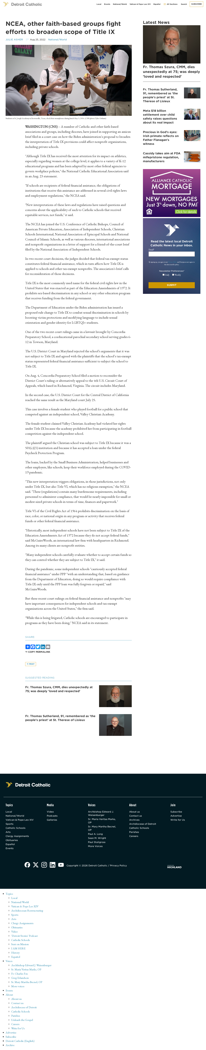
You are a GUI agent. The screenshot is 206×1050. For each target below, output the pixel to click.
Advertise (176, 815)
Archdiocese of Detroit (142, 824)
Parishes (134, 832)
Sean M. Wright (97, 838)
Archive (10, 1045)
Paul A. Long (95, 834)
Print (31, 664)
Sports (9, 824)
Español (156, 4)
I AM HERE (18, 948)
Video (50, 811)
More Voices (95, 846)
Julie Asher (14, 39)
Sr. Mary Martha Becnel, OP (102, 828)
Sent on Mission (20, 944)
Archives (134, 820)
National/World (120, 4)
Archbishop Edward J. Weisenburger (101, 813)
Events (107, 4)
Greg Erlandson (20, 978)
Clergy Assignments (17, 836)
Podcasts (52, 815)
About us (134, 811)
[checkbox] (171, 275)
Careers (133, 836)
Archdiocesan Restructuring (27, 910)
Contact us (135, 815)
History (15, 952)
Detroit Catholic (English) (20, 1041)
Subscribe (196, 4)
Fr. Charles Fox (19, 973)
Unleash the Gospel (22, 1020)
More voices (17, 986)
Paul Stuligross (96, 842)
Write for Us (177, 820)
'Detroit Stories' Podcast (24, 936)
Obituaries (12, 840)
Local (99, 4)
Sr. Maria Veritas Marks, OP (102, 821)
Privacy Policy (172, 262)
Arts (8, 832)
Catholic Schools (15, 828)
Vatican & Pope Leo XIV (140, 4)
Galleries (52, 820)
